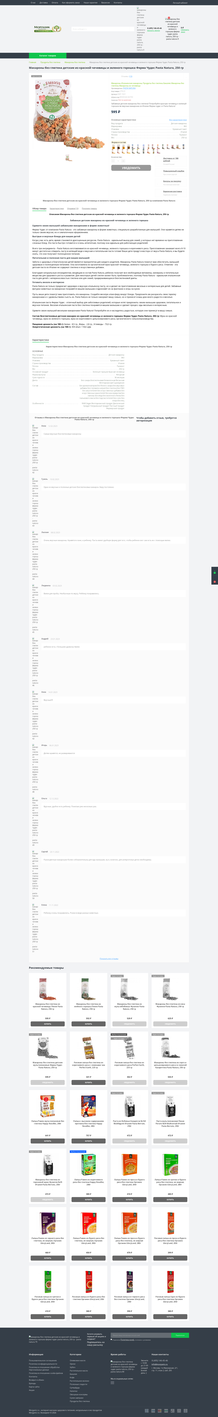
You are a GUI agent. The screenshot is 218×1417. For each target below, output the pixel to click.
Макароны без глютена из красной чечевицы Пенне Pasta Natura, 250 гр (48, 1006)
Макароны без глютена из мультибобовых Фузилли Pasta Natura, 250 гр (129, 1006)
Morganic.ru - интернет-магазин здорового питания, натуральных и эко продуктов (65, 1410)
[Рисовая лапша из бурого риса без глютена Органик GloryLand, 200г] (88, 1281)
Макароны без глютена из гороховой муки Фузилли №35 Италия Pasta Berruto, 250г (47, 1182)
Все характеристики (178, 120)
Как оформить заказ (71, 2)
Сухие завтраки (76, 1398)
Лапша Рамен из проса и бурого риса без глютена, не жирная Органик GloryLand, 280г (129, 1240)
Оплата (55, 2)
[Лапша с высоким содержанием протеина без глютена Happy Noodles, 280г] (88, 1106)
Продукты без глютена (50, 62)
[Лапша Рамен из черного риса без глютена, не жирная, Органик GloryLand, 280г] (47, 1223)
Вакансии (105, 2)
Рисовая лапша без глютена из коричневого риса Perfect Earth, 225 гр (129, 1065)
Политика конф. (127, 1340)
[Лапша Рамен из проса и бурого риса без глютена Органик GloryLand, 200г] (129, 1164)
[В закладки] (186, 76)
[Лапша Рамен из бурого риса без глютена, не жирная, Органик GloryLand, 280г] (88, 1223)
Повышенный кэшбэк (173, 171)
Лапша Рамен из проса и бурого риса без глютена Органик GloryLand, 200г (129, 1182)
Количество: (116, 157)
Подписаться (180, 1335)
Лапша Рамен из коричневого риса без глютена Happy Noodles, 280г (88, 1182)
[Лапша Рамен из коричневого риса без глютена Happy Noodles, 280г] (88, 1164)
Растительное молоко (79, 1381)
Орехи (72, 1364)
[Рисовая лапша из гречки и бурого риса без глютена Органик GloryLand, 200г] (47, 1281)
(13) (130, 76)
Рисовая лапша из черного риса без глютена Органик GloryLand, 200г (129, 1299)
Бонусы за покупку (172, 181)
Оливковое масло (77, 1360)
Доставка (44, 2)
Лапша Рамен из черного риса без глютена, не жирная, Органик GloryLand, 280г (47, 1240)
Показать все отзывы (109, 958)
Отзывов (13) (72, 208)
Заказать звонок (153, 30)
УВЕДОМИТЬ (131, 168)
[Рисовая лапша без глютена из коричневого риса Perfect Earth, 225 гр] (129, 1047)
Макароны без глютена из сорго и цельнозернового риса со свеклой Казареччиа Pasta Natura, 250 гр (170, 1065)
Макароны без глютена (75, 62)
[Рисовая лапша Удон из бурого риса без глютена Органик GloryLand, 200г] (170, 1281)
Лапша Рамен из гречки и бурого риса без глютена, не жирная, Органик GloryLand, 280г (170, 1182)
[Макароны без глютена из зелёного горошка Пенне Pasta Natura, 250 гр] (88, 989)
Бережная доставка (172, 191)
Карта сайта (34, 1387)
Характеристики (57, 208)
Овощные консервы (79, 1394)
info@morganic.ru (160, 1364)
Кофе (72, 1377)
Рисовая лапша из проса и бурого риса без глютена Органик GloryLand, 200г (170, 1240)
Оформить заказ (185, 31)
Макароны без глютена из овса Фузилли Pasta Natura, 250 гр (170, 1005)
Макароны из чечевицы (129, 85)
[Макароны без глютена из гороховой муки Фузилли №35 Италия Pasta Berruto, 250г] (47, 1164)
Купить (47, 1024)
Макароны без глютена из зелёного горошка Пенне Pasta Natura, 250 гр (88, 1006)
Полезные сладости (78, 1384)
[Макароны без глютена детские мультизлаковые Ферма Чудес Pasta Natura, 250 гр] (47, 1047)
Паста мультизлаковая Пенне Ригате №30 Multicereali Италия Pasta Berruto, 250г (170, 1123)
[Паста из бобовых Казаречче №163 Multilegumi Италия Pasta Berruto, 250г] (129, 1106)
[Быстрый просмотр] (64, 979)
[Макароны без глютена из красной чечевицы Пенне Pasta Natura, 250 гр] (47, 989)
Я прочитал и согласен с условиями (132, 1340)
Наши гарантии (90, 2)
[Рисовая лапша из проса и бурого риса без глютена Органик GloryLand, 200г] (170, 1223)
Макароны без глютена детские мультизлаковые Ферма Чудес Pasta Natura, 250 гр (48, 1065)
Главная (32, 62)
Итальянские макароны (131, 83)
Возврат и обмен (36, 1380)
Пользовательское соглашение (43, 1360)
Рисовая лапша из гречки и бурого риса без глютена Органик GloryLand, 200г (48, 1299)
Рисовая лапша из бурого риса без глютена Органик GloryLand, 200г (88, 1297)
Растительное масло (79, 1370)
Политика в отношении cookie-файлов (46, 1373)
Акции (31, 1390)
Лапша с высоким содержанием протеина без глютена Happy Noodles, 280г (88, 1123)
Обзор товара (39, 208)
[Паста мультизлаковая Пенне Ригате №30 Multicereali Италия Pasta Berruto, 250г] (170, 1106)
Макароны (116, 83)
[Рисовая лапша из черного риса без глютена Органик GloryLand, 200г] (129, 1281)
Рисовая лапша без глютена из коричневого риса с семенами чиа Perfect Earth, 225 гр (88, 1065)
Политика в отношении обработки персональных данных (44, 1368)
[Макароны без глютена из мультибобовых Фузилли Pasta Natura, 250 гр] (129, 989)
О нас (33, 2)
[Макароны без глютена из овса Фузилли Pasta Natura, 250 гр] (170, 989)
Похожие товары (89, 208)
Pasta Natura (129, 88)
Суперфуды (75, 1387)
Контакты (118, 2)
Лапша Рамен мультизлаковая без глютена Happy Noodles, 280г (47, 1122)
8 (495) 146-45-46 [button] (160, 1360)
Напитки (73, 1391)
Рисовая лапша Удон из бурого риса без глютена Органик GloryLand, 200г (170, 1299)
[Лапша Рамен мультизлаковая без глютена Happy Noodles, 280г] (47, 1106)
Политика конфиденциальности (43, 1364)
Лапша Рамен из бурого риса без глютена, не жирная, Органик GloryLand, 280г (88, 1240)
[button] (214, 580)
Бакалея (167, 83)
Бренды (32, 1383)
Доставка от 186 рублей (170, 159)
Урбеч (72, 1367)
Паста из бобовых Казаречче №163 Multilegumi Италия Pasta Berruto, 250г (129, 1123)
